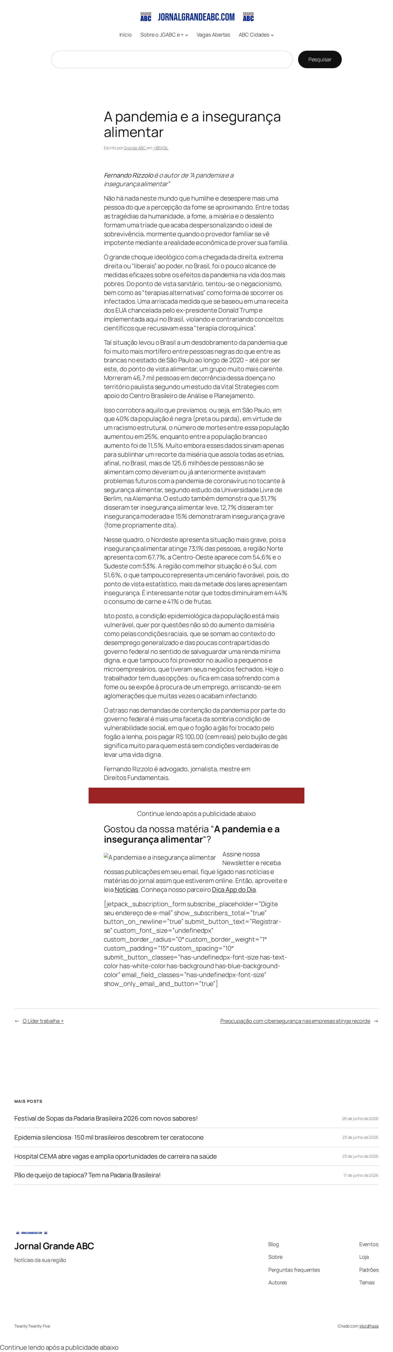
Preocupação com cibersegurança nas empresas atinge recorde (295, 1020)
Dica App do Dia (234, 889)
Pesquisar (319, 59)
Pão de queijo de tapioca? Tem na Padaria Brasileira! (87, 1175)
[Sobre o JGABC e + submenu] (186, 34)
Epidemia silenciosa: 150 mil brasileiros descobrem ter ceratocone (109, 1137)
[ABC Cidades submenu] (272, 34)
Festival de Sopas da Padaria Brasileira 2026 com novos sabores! (106, 1118)
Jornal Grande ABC (54, 1245)
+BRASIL (160, 148)
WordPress (369, 1326)
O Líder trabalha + (43, 1020)
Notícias (126, 889)
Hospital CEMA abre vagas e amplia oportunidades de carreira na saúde (115, 1156)
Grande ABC (135, 148)
